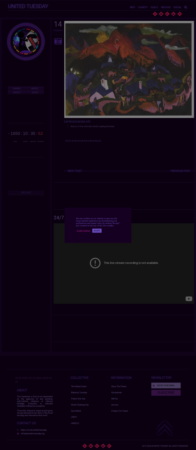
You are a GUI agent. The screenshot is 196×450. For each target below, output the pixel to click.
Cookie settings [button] (83, 230)
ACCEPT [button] (97, 231)
